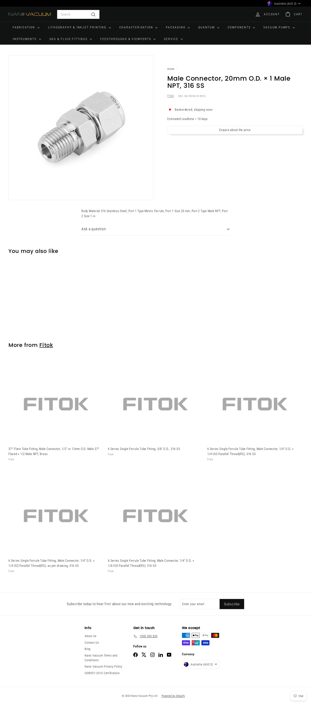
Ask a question (93, 229)
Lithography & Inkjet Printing (78, 27)
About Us (90, 636)
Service (171, 39)
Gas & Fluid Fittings (69, 39)
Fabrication (24, 27)
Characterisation (136, 27)
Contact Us (92, 642)
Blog (88, 649)
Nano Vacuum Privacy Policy (103, 666)
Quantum (207, 27)
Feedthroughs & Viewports (126, 39)
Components (240, 27)
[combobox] (78, 14)
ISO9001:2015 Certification (102, 673)
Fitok (170, 96)
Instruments (25, 39)
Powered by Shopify (173, 695)
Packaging (176, 27)
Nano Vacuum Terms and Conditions (101, 658)
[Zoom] (81, 127)
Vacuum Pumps (277, 27)
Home (170, 68)
